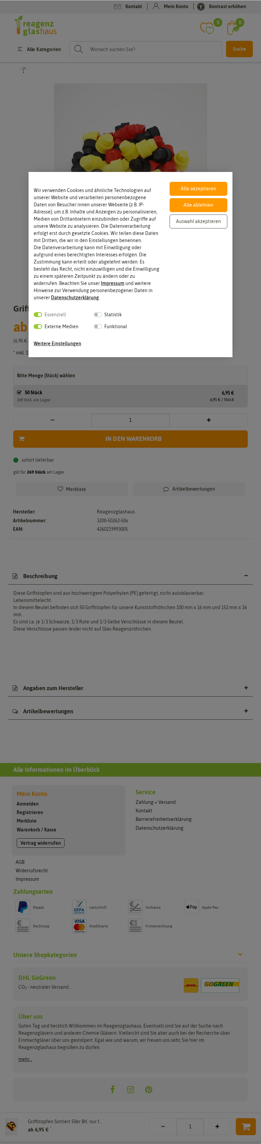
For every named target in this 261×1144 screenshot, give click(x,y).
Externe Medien (62, 326)
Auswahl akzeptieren (198, 221)
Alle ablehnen (198, 205)
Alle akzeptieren (198, 188)
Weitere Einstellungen (57, 343)
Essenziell (55, 314)
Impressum (112, 283)
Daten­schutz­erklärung (75, 297)
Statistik (113, 314)
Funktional (115, 326)
